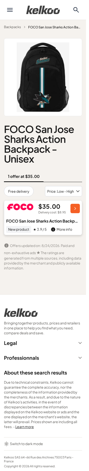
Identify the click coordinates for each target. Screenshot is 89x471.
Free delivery (18, 191)
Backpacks (12, 27)
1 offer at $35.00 (24, 176)
